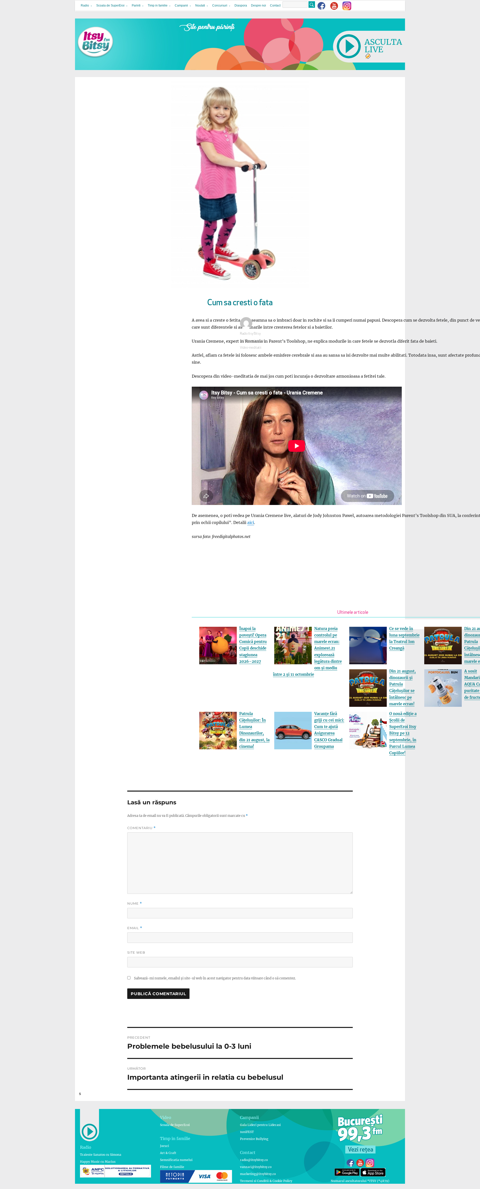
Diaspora (240, 5)
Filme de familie (172, 1167)
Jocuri (164, 1146)
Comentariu (141, 828)
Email (134, 928)
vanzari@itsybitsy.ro (256, 1167)
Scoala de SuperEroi (110, 5)
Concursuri (219, 5)
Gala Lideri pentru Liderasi (260, 1125)
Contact (275, 5)
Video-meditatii (250, 347)
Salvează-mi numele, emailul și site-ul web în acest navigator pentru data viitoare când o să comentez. (215, 978)
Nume (134, 903)
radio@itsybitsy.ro (254, 1160)
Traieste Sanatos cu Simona (100, 1154)
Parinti (136, 5)
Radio (85, 5)
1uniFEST (247, 1132)
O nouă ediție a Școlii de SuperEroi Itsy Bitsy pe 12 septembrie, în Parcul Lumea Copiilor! (402, 733)
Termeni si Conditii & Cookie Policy (266, 1181)
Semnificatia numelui (176, 1160)
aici (250, 522)
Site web (136, 952)
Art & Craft (168, 1153)
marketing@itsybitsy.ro (258, 1174)
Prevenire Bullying (254, 1139)
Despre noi (258, 5)
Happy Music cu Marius (98, 1161)
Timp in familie (158, 5)
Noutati (200, 5)
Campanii (181, 5)
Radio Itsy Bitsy (250, 333)
